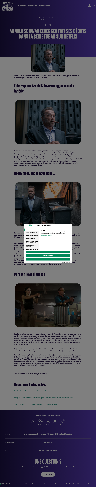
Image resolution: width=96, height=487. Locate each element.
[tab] (31, 230)
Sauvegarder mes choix (48, 251)
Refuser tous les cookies (48, 255)
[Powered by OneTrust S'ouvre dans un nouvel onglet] (66, 262)
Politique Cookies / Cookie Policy (46, 235)
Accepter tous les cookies (48, 259)
